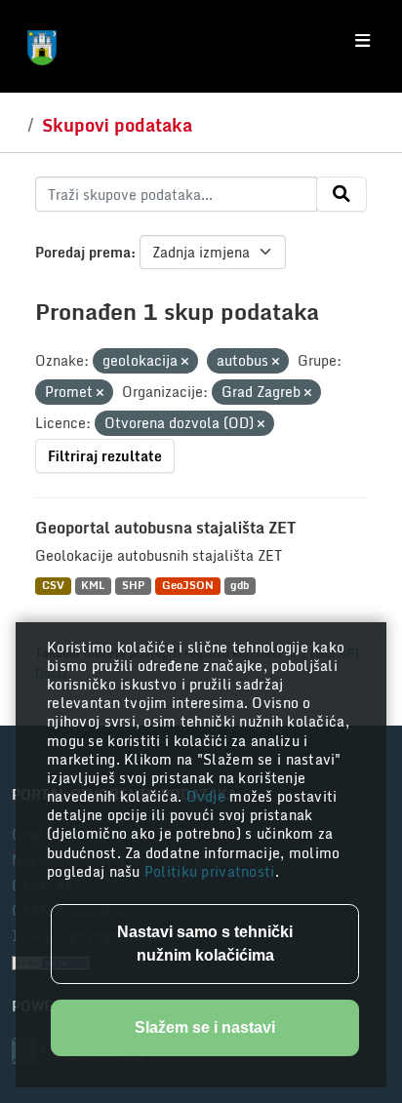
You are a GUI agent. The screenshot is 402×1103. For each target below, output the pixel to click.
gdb (239, 585)
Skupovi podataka (117, 124)
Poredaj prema (83, 252)
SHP (133, 585)
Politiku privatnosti (209, 871)
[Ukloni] (184, 362)
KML (92, 585)
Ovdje (208, 796)
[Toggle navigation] (362, 41)
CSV (53, 585)
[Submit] (341, 194)
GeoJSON (188, 585)
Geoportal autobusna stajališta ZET (165, 527)
